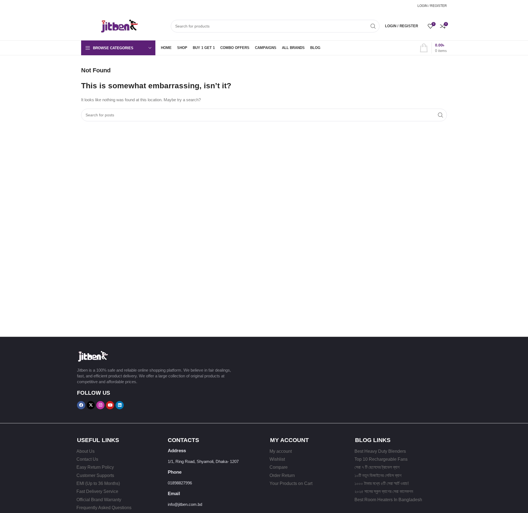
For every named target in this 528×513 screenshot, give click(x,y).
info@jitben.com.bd (185, 504)
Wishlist (277, 459)
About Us (85, 451)
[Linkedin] (120, 405)
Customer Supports (95, 475)
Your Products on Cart (291, 483)
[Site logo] (110, 25)
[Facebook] (81, 405)
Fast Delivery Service (97, 491)
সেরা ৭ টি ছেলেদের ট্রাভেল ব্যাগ (377, 467)
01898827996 (400, 6)
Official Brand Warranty (98, 499)
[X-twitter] (91, 405)
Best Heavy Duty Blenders (380, 451)
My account (281, 451)
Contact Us (87, 459)
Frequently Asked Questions (103, 507)
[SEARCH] (373, 26)
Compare (279, 467)
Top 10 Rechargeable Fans (381, 459)
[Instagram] (100, 405)
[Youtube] (110, 405)
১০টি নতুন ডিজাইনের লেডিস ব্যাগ (378, 475)
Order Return (282, 475)
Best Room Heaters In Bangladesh (388, 499)
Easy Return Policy (95, 467)
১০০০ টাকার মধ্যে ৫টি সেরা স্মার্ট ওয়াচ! (381, 483)
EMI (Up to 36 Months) (98, 483)
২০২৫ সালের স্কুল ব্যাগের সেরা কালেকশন (383, 491)
